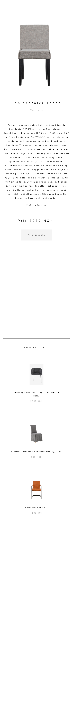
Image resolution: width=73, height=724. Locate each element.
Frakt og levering (36, 205)
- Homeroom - (36, 110)
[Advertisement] (36, 293)
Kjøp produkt (36, 235)
